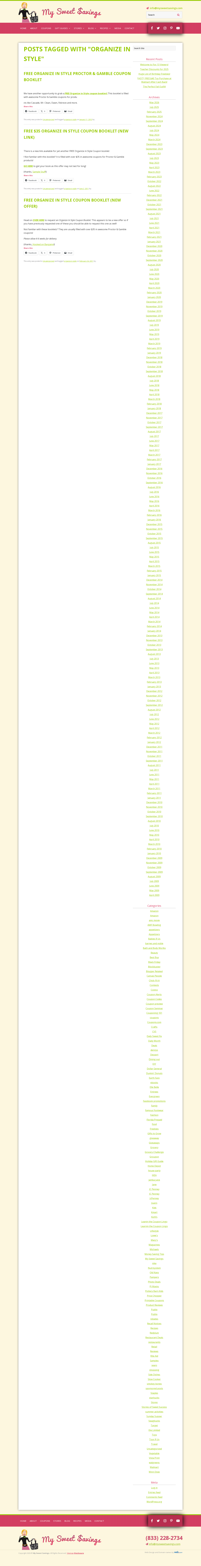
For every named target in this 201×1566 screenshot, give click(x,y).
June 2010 (154, 830)
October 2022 (154, 181)
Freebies (154, 1128)
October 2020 (154, 255)
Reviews (154, 1351)
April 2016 (154, 505)
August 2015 (154, 542)
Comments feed (154, 1497)
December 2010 (154, 802)
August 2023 (154, 153)
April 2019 (154, 338)
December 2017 (154, 413)
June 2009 (154, 885)
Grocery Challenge (154, 1152)
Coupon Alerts (154, 994)
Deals (154, 1045)
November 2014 (154, 584)
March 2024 (154, 139)
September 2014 (154, 593)
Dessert (154, 1054)
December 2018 (154, 357)
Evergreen (154, 1096)
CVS (154, 1031)
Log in (154, 1487)
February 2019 (154, 348)
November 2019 (154, 306)
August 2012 (154, 709)
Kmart (154, 1212)
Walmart (154, 1467)
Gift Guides (61, 28)
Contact (129, 28)
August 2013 (154, 654)
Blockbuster (154, 966)
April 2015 (154, 561)
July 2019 (154, 324)
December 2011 (154, 746)
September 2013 (154, 649)
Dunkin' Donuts (154, 1073)
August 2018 (154, 376)
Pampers (154, 1277)
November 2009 (154, 862)
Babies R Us (154, 938)
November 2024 (154, 116)
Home (23, 28)
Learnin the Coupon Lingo (154, 1226)
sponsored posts (154, 1388)
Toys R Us (154, 1439)
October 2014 (154, 589)
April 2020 (154, 283)
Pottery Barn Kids (154, 1291)
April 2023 (154, 167)
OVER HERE (38, 220)
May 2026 (154, 102)
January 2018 (154, 408)
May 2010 (154, 834)
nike (154, 1263)
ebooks (154, 1082)
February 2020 (154, 292)
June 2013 (154, 663)
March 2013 (154, 677)
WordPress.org (154, 1501)
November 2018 (154, 362)
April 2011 (154, 783)
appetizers (154, 929)
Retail (154, 1346)
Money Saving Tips (154, 1254)
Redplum (154, 1332)
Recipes (104, 28)
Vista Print (154, 1457)
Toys (154, 1434)
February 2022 (154, 195)
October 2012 (154, 700)
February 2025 (154, 111)
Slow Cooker (154, 1379)
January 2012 (154, 742)
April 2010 (154, 839)
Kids (154, 1207)
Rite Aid (154, 1355)
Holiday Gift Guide (154, 1161)
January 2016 (154, 519)
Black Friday (154, 962)
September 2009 (154, 872)
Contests (154, 985)
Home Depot (154, 1165)
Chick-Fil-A (154, 980)
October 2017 (154, 422)
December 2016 (154, 468)
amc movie (154, 920)
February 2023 (154, 176)
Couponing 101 (154, 1012)
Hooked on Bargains (43, 244)
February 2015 (154, 570)
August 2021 (154, 213)
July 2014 (154, 603)
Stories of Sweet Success (154, 1407)
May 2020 (154, 278)
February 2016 (154, 515)
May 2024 (154, 134)
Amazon (154, 911)
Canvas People (154, 975)
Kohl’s (154, 1216)
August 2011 (154, 765)
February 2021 (154, 236)
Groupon (154, 1156)
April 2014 (154, 616)
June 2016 (154, 496)
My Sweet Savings (154, 1258)
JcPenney (154, 1198)
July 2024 (154, 130)
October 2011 (154, 756)
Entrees (154, 1091)
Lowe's (154, 1235)
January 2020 (154, 297)
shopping (154, 1369)
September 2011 (154, 760)
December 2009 (154, 858)
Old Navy (154, 1272)
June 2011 (154, 774)
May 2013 (154, 668)
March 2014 (154, 621)
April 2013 (154, 672)
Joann (154, 1202)
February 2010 (154, 848)
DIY (154, 1063)
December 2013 (154, 635)
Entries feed (154, 1492)
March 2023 (154, 171)
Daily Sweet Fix (154, 1036)
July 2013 (154, 658)
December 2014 (154, 579)
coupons (154, 1017)
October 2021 (154, 204)
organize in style (70, 119)
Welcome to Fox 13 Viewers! (154, 64)
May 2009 (154, 890)
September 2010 (154, 816)
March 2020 (154, 287)
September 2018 (154, 371)
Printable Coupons (154, 1300)
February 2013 (154, 681)
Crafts (154, 1026)
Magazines (154, 1244)
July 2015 (154, 547)
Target (154, 1425)
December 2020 (154, 246)
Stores (78, 28)
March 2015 (154, 566)
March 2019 (154, 343)
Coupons (46, 28)
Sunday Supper (154, 1416)
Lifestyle (154, 1230)
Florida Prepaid (154, 1119)
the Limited (154, 1430)
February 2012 (154, 737)
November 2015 (154, 528)
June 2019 (154, 329)
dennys (154, 1050)
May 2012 (154, 723)
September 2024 (154, 121)
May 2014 (154, 612)
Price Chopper (154, 1295)
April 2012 (154, 728)
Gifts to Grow (154, 1133)
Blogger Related (154, 971)
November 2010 (154, 807)
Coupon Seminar (154, 1008)
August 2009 (154, 876)
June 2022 (154, 190)
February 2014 (154, 626)
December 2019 (154, 301)
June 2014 (154, 607)
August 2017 (154, 431)
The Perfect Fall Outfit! (154, 86)
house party (154, 1170)
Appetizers (154, 934)
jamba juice (154, 1179)
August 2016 (154, 487)
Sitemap (70, 1553)
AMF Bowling (154, 924)
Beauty (154, 952)
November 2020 (154, 250)
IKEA (154, 1175)
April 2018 (154, 394)
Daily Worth (154, 1040)
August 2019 (154, 320)
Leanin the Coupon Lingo (154, 1221)
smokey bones (154, 1383)
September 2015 (154, 538)
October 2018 (154, 366)
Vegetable (154, 1453)
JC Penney (154, 1189)
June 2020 (154, 274)
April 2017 (154, 450)
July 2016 (154, 491)
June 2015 (154, 552)
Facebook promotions (154, 1101)
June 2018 (154, 385)
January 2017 (154, 464)
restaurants (154, 1342)
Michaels (154, 1249)
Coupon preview (154, 1003)
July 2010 (154, 825)
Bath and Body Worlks (154, 948)
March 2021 (154, 232)
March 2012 (154, 732)
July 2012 (154, 714)
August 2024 (154, 125)
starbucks (154, 1397)
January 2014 (154, 630)
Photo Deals (154, 1281)
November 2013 (154, 640)
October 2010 (154, 811)
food (154, 1124)
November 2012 (154, 695)
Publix (154, 1309)
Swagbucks (154, 1420)
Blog (91, 28)
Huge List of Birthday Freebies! (154, 73)
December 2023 (154, 144)
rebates (154, 1318)
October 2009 (154, 867)
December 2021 (154, 199)
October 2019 (154, 311)
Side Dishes (154, 1374)
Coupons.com (154, 1022)
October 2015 (154, 533)
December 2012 (154, 691)
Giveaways (154, 1142)
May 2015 (154, 556)
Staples (154, 1393)
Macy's (154, 1240)
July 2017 (154, 436)
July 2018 (154, 380)
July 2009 (154, 881)
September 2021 (154, 209)
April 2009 (154, 895)
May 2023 (154, 162)
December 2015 (154, 524)
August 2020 (154, 264)
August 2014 (154, 598)
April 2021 (154, 227)
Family (154, 1105)
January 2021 (154, 241)
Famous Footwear (154, 1110)
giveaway (154, 1138)
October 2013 (154, 644)
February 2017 (154, 459)
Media (117, 28)
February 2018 (154, 403)
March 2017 (154, 454)
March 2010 (154, 844)
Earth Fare (154, 1077)
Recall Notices (154, 1323)
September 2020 (154, 260)
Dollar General (154, 1068)
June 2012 (154, 719)
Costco (154, 989)
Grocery (154, 1147)
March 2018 (154, 399)
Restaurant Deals (154, 1337)
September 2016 (154, 482)
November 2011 (154, 751)
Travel (154, 1444)
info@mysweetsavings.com (166, 8)
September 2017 (154, 427)
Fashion (154, 1115)
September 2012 (154, 705)
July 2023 (154, 158)
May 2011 (154, 779)
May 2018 (154, 389)
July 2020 (154, 269)
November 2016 (154, 473)
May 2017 (154, 445)
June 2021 (154, 223)
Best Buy (154, 957)
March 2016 (154, 510)
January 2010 (154, 853)
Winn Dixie (154, 1471)
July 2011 (154, 769)
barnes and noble (154, 943)
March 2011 (154, 788)
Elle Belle (154, 1087)
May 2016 (154, 501)
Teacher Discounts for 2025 (154, 69)
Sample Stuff (39, 171)
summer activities (154, 1411)
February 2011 (154, 793)
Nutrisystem (154, 1267)
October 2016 (154, 477)
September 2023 (154, 148)
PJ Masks (154, 1286)
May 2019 (154, 334)
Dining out (154, 1059)
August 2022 (154, 185)
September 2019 (154, 315)
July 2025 (154, 107)
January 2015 (154, 575)
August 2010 (154, 820)
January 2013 (154, 686)
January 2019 (154, 352)
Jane (154, 1184)
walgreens (154, 1462)
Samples (154, 1360)
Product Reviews (154, 1305)
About (33, 28)
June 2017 (154, 440)
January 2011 (154, 797)
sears (154, 1365)
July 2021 (154, 218)
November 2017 (154, 417)
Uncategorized (48, 119)
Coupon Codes (154, 999)
